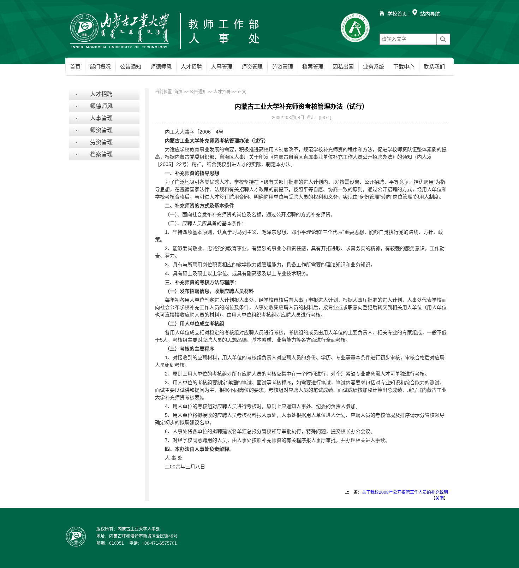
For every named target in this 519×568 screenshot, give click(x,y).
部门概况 (100, 67)
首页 (75, 67)
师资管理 (252, 67)
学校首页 (397, 14)
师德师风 (161, 67)
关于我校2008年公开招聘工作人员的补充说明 (405, 492)
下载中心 (403, 67)
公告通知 (130, 67)
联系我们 (434, 67)
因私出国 (343, 67)
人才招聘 (191, 67)
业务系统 (373, 67)
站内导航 (430, 14)
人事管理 (221, 67)
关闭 (439, 498)
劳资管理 (282, 67)
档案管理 (312, 67)
